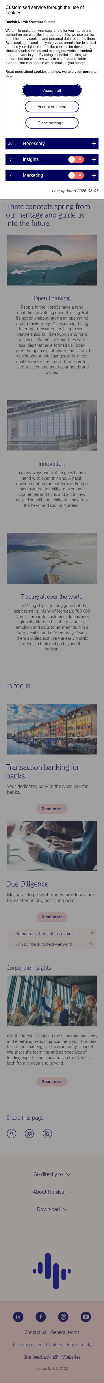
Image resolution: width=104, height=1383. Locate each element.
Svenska (36, 22)
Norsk (23, 22)
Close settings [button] (50, 122)
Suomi (49, 22)
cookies (40, 72)
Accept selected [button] (52, 106)
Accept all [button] (52, 90)
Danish (11, 22)
